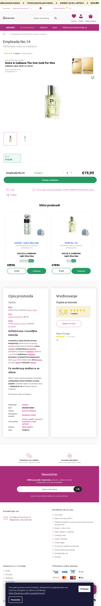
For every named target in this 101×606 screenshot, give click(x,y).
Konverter (6, 8)
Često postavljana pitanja (65, 549)
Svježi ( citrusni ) (35, 419)
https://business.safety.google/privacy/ (27, 593)
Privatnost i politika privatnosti (67, 546)
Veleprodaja (59, 542)
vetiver (29, 310)
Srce (10, 314)
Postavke (15, 599)
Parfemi (25, 405)
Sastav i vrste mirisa (62, 528)
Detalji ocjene (26, 53)
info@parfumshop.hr (21, 518)
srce (9, 354)
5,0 (62, 8)
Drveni (25, 419)
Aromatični (26, 421)
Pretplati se (78, 489)
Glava (10, 321)
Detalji (16, 271)
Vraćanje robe (60, 535)
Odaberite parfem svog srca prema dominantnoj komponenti (74, 523)
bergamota (31, 349)
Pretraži (55, 17)
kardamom (18, 316)
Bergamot (26, 415)
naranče (11, 349)
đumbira (30, 351)
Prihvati (84, 588)
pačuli (34, 310)
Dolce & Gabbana (29, 411)
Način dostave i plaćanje (64, 531)
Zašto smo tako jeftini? (21, 8)
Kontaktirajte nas (61, 553)
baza (15, 359)
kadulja (11, 316)
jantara (39, 360)
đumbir (23, 323)
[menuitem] (8, 27)
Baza (10, 307)
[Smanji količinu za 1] (63, 172)
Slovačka (8, 574)
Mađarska (9, 578)
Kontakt (58, 556)
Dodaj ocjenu (68, 323)
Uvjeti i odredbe (61, 538)
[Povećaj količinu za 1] (71, 172)
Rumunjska (9, 581)
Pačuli (33, 415)
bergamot (12, 326)
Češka (7, 570)
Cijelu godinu (27, 427)
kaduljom (31, 354)
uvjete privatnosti (61, 496)
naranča (17, 323)
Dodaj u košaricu (50, 179)
